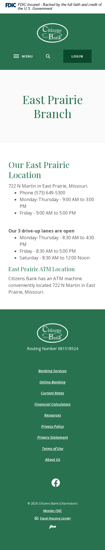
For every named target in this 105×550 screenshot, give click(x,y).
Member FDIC (52, 510)
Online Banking (52, 382)
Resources (52, 415)
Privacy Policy (52, 426)
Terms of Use (52, 448)
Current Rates (52, 392)
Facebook (57, 485)
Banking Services (52, 370)
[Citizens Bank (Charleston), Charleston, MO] (52, 33)
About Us (52, 459)
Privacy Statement (52, 437)
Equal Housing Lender (55, 518)
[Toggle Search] (48, 56)
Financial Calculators (52, 404)
